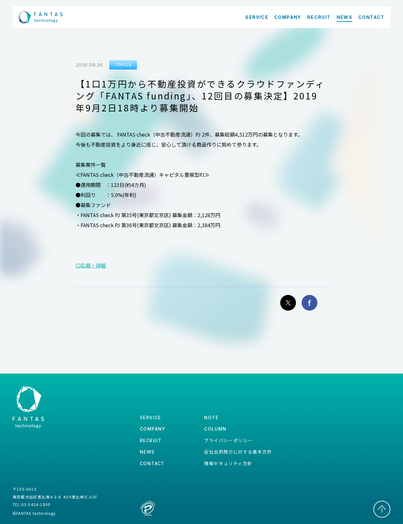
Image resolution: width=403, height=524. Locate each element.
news (147, 451)
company (153, 428)
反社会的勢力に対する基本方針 (238, 451)
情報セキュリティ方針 (228, 463)
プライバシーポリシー (228, 440)
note (211, 417)
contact (152, 463)
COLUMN (215, 428)
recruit (151, 440)
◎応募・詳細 (91, 265)
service (150, 417)
